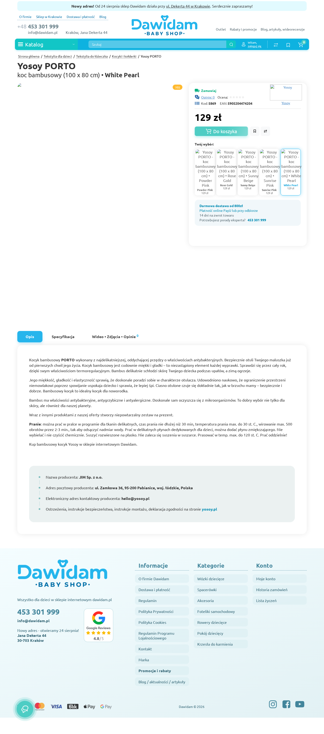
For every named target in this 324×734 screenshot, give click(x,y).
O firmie (25, 16)
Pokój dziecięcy (210, 633)
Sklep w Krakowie (49, 16)
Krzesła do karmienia (215, 644)
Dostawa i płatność (81, 16)
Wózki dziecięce (210, 578)
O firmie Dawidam (154, 578)
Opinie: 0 (208, 97)
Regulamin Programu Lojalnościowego (156, 635)
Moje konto (265, 578)
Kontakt (145, 648)
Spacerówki (207, 589)
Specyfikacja (63, 336)
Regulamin (148, 600)
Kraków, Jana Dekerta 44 (86, 32)
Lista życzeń (266, 600)
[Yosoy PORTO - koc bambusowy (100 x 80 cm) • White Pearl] (136, 201)
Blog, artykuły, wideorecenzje (283, 29)
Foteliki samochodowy (216, 611)
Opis (30, 336)
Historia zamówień (271, 589)
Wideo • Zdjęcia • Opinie (115, 336)
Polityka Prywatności (156, 611)
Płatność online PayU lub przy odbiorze (228, 210)
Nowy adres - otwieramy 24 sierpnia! (48, 635)
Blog (102, 16)
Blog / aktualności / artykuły (162, 681)
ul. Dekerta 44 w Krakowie (188, 6)
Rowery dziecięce (212, 622)
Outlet (221, 29)
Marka (144, 659)
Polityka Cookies (152, 622)
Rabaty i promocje (243, 29)
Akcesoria (205, 600)
